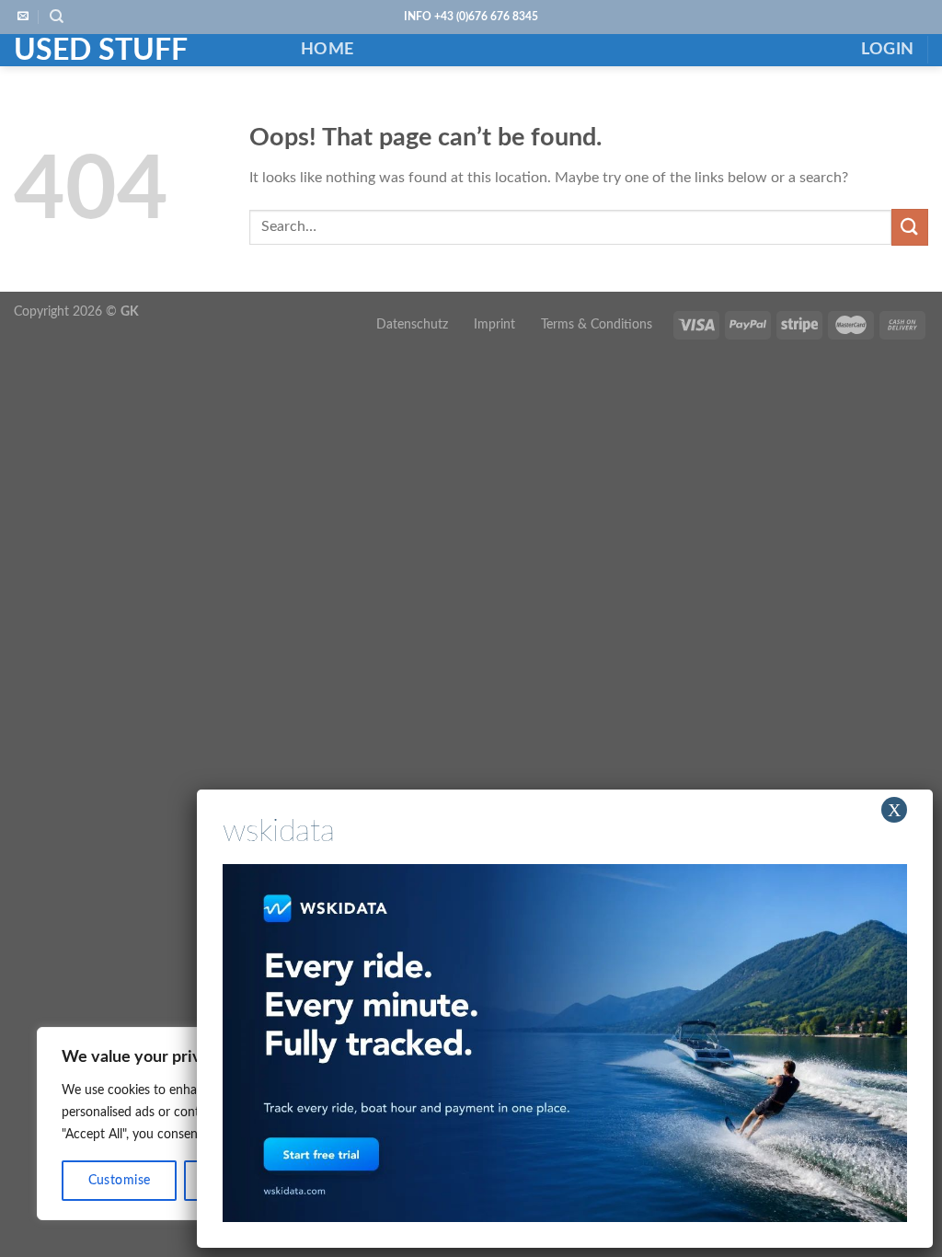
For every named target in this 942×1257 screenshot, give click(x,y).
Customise (119, 1180)
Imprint (494, 324)
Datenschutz (412, 324)
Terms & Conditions (596, 324)
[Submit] (909, 227)
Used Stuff (101, 50)
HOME (327, 49)
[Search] (56, 16)
